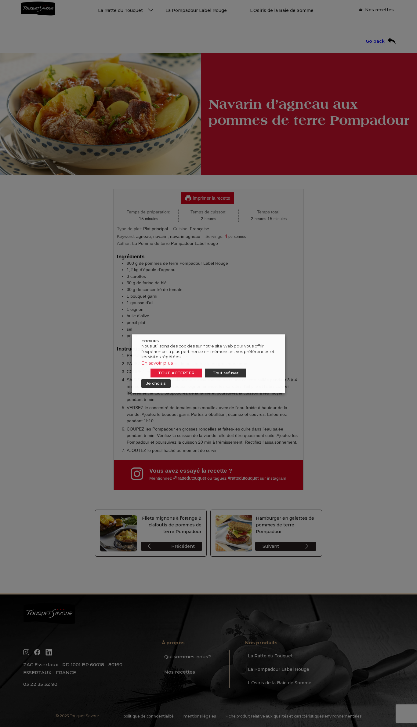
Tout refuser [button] (225, 372)
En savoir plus (157, 363)
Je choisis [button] (156, 383)
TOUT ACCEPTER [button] (176, 372)
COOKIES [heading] (150, 341)
